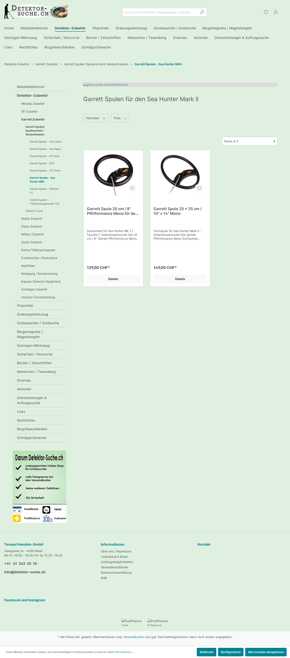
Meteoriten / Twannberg (36, 371)
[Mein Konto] (276, 12)
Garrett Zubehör (33, 119)
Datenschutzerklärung (116, 572)
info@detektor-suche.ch (24, 572)
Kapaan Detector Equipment (41, 281)
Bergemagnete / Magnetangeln (30, 334)
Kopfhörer (28, 265)
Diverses (24, 380)
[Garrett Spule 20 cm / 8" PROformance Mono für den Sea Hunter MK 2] (113, 174)
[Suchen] (202, 12)
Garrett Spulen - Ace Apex (45, 148)
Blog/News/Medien (32, 429)
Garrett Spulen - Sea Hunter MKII (42, 179)
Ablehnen (207, 652)
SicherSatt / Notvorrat (35, 354)
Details (113, 279)
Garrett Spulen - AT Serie (44, 156)
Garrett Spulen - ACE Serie (45, 141)
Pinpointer (25, 305)
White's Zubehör (32, 234)
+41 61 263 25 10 (20, 563)
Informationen (112, 544)
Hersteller (93, 118)
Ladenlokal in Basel (114, 556)
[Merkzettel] (266, 12)
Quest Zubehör (31, 242)
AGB (104, 578)
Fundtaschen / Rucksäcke (39, 258)
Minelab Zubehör (33, 103)
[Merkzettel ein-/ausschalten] (132, 188)
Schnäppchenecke (31, 438)
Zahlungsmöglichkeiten (117, 562)
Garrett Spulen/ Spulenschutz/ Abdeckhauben (35, 130)
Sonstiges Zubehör (34, 289)
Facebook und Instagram (24, 600)
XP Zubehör (29, 111)
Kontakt (204, 544)
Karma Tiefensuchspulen (38, 250)
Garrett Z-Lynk (34, 210)
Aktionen (24, 389)
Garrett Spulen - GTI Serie (45, 170)
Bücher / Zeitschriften (34, 363)
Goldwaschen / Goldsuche (38, 323)
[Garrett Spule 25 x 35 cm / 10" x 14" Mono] (180, 174)
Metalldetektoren (30, 87)
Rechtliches (26, 420)
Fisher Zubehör (31, 226)
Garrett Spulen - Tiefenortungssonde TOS (44, 201)
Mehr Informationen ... (121, 652)
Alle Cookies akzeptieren (266, 652)
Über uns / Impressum (116, 551)
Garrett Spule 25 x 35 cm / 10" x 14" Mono (177, 211)
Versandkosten (134, 637)
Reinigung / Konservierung (39, 273)
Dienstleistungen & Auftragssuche (32, 400)
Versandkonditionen (114, 567)
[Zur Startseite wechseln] (36, 11)
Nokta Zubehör (31, 218)
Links (21, 411)
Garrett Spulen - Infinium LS (44, 190)
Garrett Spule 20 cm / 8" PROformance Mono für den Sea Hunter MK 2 (112, 211)
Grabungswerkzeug (32, 314)
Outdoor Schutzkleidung (38, 297)
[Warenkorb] (283, 10)
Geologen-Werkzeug (33, 345)
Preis (117, 118)
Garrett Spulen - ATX (42, 163)
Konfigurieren (231, 652)
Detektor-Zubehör (32, 95)
